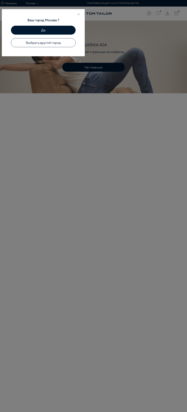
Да (43, 30)
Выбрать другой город (43, 43)
